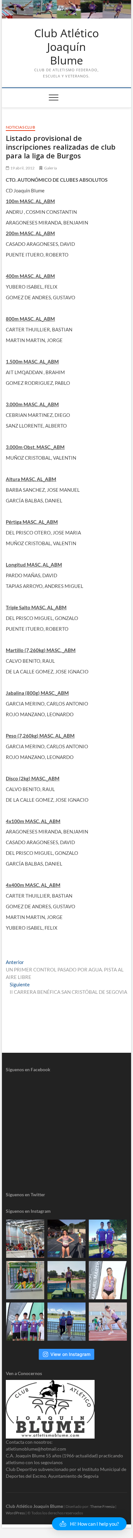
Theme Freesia (102, 1506)
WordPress (15, 1512)
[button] (89, 1523)
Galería (50, 168)
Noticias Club (20, 127)
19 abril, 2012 (22, 168)
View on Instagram (70, 1354)
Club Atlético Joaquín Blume (66, 47)
